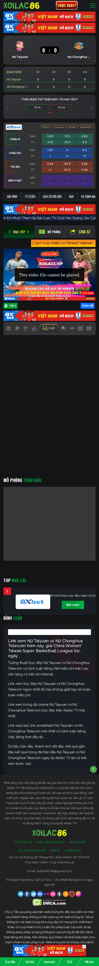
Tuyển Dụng (72, 850)
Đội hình (12, 196)
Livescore (49, 961)
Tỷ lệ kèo (30, 196)
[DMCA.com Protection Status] (49, 902)
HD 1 (13, 305)
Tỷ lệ (69, 961)
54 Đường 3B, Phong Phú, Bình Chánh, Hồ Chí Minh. (55, 857)
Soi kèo (30, 961)
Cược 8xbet (67, 5)
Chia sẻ (84, 232)
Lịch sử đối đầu (52, 196)
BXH (71, 196)
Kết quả (89, 961)
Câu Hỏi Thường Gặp (32, 850)
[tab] (18, 231)
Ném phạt (85, 127)
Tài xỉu (72, 127)
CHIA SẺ (87, 305)
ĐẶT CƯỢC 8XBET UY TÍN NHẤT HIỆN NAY (64, 243)
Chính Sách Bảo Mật (50, 842)
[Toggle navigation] (93, 5)
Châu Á (46, 127)
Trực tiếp (10, 961)
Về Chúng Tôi (23, 842)
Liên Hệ (55, 850)
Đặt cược (72, 604)
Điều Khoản (77, 842)
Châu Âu (59, 127)
